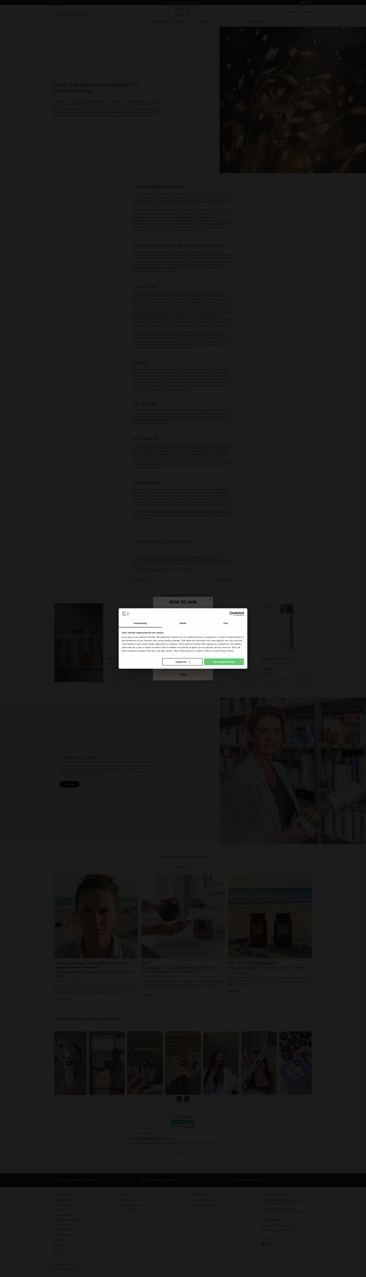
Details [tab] (183, 623)
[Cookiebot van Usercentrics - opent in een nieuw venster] (231, 614)
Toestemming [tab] (140, 623)
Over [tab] (225, 623)
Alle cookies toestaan (224, 661)
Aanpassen (181, 661)
